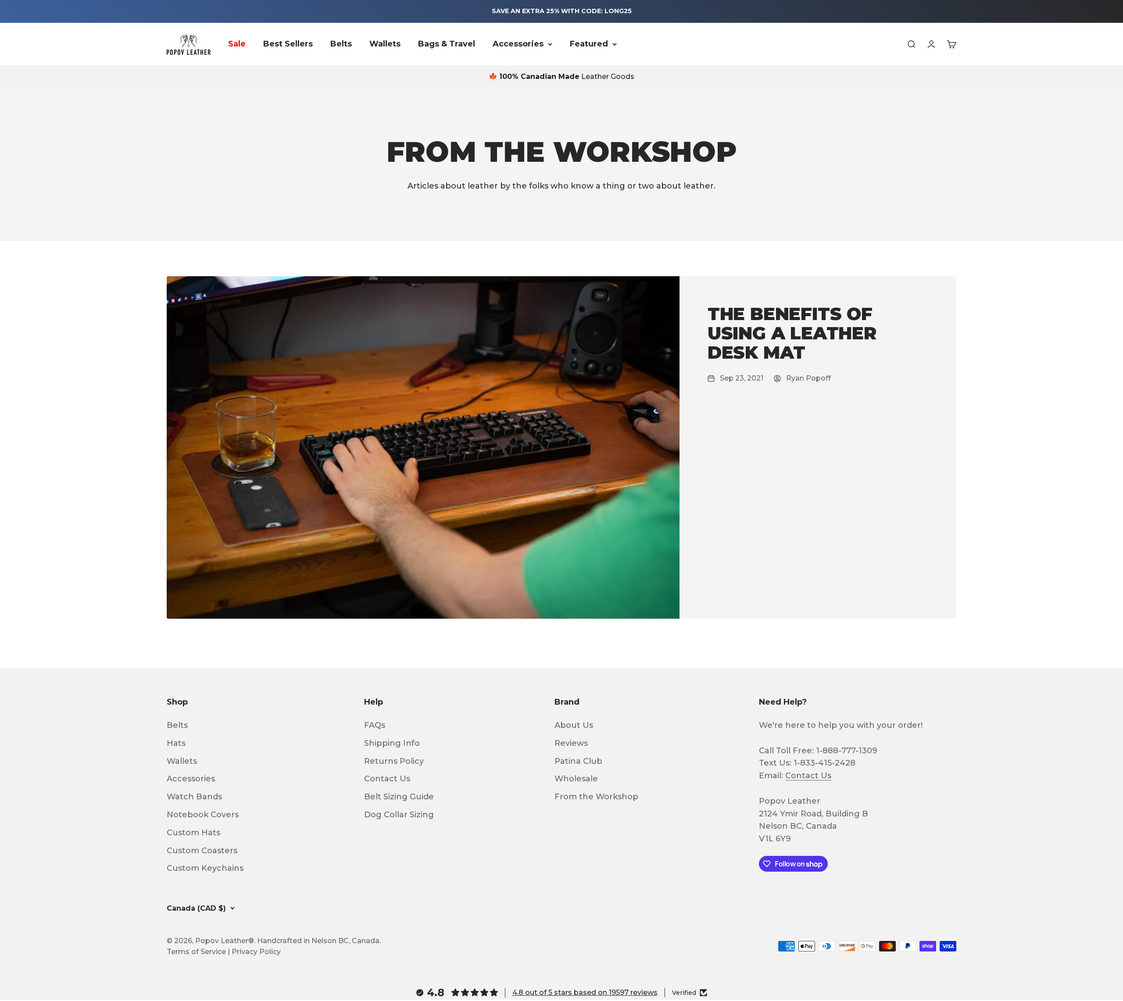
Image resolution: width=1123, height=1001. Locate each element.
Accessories (518, 44)
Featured (589, 44)
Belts (341, 44)
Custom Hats (193, 832)
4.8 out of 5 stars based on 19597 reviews (585, 992)
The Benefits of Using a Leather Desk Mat (792, 333)
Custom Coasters (202, 850)
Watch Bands (194, 797)
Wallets (385, 44)
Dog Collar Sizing (399, 814)
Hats (176, 743)
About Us (573, 725)
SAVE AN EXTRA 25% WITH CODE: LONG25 (562, 11)
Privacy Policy (256, 952)
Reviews (571, 743)
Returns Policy (394, 761)
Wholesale (576, 779)
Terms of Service (196, 952)
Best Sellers (288, 44)
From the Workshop (596, 797)
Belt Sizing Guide (399, 797)
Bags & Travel (446, 44)
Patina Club (578, 761)
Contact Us (387, 779)
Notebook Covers (203, 814)
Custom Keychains (205, 868)
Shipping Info (392, 743)
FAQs (374, 725)
